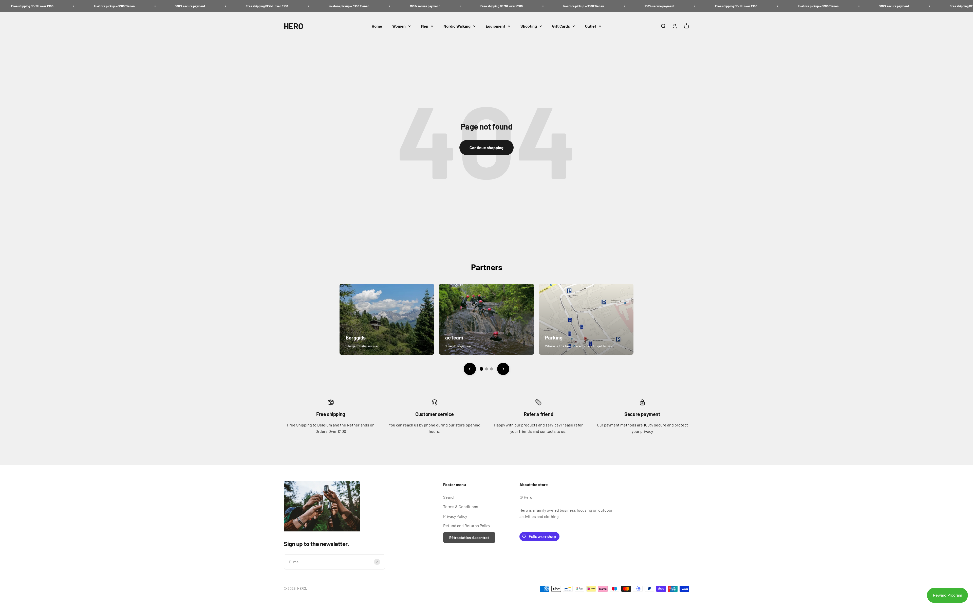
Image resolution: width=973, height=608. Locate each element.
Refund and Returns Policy (466, 525)
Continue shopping (486, 147)
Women (399, 26)
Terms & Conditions (460, 506)
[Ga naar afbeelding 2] (486, 368)
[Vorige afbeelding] (470, 369)
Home (377, 26)
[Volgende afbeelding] (503, 369)
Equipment (495, 26)
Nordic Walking (457, 26)
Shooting (528, 26)
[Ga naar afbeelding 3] (491, 368)
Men (424, 26)
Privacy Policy (455, 516)
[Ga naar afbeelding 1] (481, 369)
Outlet (590, 26)
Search (449, 497)
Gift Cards (561, 26)
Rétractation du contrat (469, 537)
